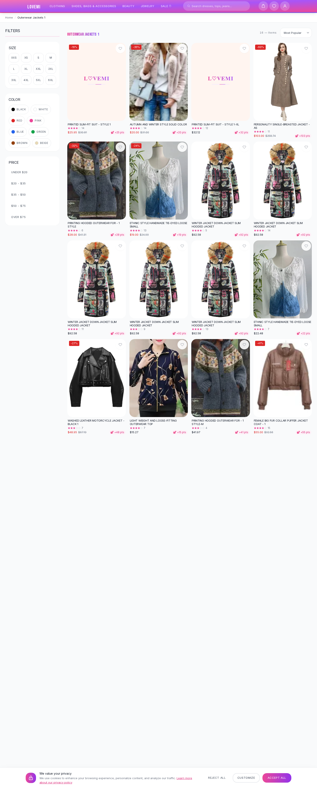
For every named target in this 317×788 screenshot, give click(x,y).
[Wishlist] (274, 6)
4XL (26, 80)
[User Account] (285, 6)
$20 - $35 (18, 183)
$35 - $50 (18, 194)
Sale (164, 6)
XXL (38, 68)
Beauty (128, 6)
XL (26, 68)
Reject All (217, 777)
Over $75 (18, 217)
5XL (38, 80)
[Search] (188, 6)
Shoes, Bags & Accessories (94, 6)
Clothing (57, 6)
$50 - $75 (18, 205)
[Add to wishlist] (120, 48)
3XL (14, 80)
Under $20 (19, 172)
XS (26, 57)
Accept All (277, 777)
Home (9, 17)
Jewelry (147, 6)
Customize (246, 777)
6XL (50, 80)
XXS (14, 57)
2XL (50, 68)
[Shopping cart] (263, 6)
